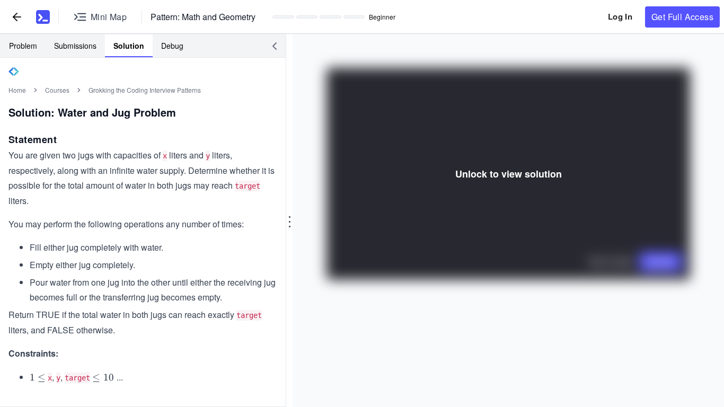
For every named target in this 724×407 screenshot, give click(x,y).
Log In (620, 16)
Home (17, 89)
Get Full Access (682, 17)
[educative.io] (43, 17)
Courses (57, 89)
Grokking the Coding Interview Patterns (145, 89)
